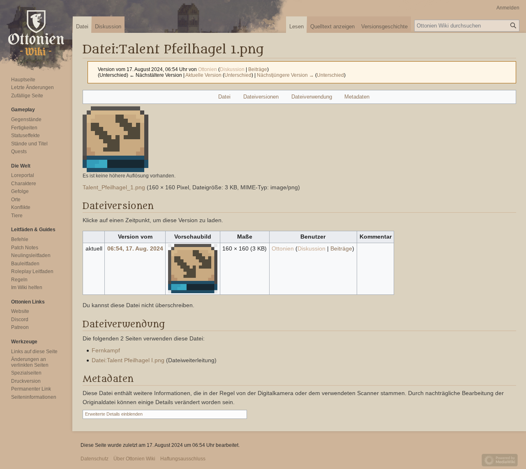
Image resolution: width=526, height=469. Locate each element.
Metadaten (356, 97)
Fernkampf (106, 350)
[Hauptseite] (36, 33)
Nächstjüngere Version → (285, 75)
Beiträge (257, 69)
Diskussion (232, 69)
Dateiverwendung (311, 97)
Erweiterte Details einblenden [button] (114, 414)
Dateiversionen (261, 97)
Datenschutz (94, 459)
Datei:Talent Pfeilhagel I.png (128, 360)
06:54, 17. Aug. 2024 (135, 248)
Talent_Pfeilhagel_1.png (114, 187)
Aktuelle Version (203, 75)
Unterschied (237, 75)
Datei (224, 97)
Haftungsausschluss (182, 459)
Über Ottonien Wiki (134, 459)
